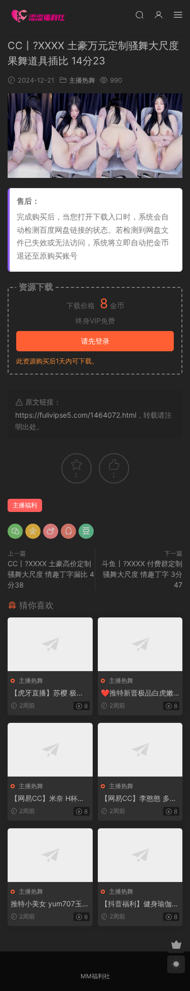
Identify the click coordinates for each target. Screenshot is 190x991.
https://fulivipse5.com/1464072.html (75, 415)
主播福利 (25, 505)
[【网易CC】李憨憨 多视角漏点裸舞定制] (140, 750)
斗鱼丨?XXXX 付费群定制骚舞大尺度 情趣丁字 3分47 (142, 574)
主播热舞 (82, 80)
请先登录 (95, 341)
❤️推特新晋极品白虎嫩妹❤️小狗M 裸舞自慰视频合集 (137, 693)
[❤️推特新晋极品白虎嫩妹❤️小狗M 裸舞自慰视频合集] (140, 644)
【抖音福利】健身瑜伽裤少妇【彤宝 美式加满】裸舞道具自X (140, 904)
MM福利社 (95, 976)
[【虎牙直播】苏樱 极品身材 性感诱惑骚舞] (50, 644)
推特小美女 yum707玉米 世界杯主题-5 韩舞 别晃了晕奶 (50, 904)
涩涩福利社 (38, 15)
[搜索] (139, 14)
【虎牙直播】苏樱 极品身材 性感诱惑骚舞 (47, 693)
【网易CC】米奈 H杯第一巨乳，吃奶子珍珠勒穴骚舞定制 (50, 798)
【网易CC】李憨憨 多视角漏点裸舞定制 (139, 798)
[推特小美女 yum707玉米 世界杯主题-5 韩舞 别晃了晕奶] (50, 855)
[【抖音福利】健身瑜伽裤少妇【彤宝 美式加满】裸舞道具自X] (140, 855)
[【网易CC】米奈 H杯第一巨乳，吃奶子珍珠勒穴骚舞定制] (50, 750)
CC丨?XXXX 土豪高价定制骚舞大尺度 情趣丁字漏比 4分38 (51, 574)
